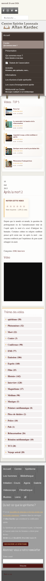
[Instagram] (8, 10)
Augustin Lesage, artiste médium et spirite (25, 136)
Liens (18, 497)
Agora (27, 483)
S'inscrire (23, 566)
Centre (18, 469)
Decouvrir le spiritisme (15, 544)
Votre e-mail (8, 556)
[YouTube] (16, 10)
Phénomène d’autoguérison (22, 161)
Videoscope (9, 490)
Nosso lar (16, 109)
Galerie (37, 483)
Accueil (7, 469)
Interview (21, 251)
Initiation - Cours (11, 483)
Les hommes (10, 476)
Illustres (7, 497)
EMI (15, 251)
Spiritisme (30, 469)
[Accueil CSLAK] (19, 26)
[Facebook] (3, 10)
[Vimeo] (12, 10)
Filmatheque (26, 490)
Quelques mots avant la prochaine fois (26, 148)
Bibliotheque (27, 476)
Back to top (8, 574)
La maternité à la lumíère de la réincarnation (24, 122)
